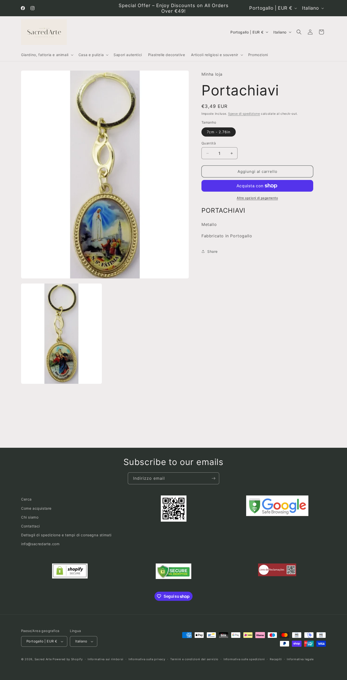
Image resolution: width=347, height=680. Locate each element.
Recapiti (276, 659)
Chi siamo (29, 517)
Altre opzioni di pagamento (257, 198)
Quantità (208, 143)
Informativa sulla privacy (147, 659)
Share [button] (212, 251)
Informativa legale (300, 659)
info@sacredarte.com (40, 544)
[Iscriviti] (213, 478)
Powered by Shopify (68, 659)
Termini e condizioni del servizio (194, 659)
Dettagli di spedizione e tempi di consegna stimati (66, 535)
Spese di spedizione (244, 113)
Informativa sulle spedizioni (244, 659)
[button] (46, 54)
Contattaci (30, 526)
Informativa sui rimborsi (105, 659)
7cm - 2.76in (218, 132)
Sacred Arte (43, 659)
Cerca (26, 499)
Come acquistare (36, 508)
